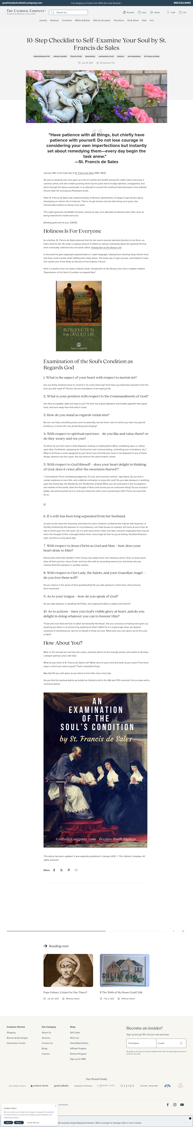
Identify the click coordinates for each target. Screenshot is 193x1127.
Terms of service (60, 1104)
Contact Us (47, 1043)
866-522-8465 (182, 3)
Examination (90, 56)
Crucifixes (67, 20)
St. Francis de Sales (151, 56)
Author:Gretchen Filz (42, 56)
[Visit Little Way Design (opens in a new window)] (181, 1086)
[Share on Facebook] (54, 870)
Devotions (119, 20)
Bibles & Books (82, 20)
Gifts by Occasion (101, 20)
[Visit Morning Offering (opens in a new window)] (83, 1086)
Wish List (74, 1037)
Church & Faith (76, 56)
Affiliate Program (78, 1048)
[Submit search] (53, 12)
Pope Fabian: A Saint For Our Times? (65, 992)
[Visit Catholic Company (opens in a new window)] (17, 1086)
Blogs (44, 1048)
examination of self (106, 56)
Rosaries (54, 20)
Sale (152, 20)
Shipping (11, 1032)
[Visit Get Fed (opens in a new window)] (167, 1086)
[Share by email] (76, 870)
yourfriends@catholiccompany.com (22, 3)
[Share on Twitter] (61, 870)
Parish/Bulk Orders (79, 1043)
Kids (144, 20)
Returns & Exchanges (17, 1037)
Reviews (46, 1037)
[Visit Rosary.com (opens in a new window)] (105, 1086)
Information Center (16, 1043)
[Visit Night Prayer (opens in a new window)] (149, 1086)
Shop (72, 1027)
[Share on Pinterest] (69, 870)
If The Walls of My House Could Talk (121, 992)
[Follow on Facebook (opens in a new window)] (168, 1105)
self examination (134, 56)
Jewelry (43, 20)
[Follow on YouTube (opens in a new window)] (182, 1105)
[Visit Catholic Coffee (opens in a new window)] (39, 1086)
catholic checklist (60, 56)
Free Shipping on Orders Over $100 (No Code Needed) (96, 3)
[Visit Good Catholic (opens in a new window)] (61, 1086)
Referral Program (78, 1053)
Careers (45, 1053)
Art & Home (133, 20)
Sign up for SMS (78, 1058)
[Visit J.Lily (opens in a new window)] (127, 1086)
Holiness (120, 56)
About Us (46, 1032)
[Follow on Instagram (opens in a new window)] (175, 1105)
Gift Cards (75, 1032)
